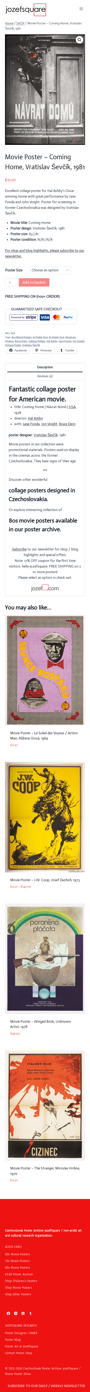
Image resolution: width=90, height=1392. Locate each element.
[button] (79, 40)
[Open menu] (81, 8)
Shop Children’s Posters (21, 1281)
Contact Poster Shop (18, 1353)
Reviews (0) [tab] (45, 376)
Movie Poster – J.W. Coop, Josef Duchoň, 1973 (45, 880)
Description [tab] (45, 367)
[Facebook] (8, 1313)
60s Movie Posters (17, 1254)
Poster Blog (13, 1340)
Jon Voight (78, 341)
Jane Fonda (65, 341)
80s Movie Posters (21, 337)
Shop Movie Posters (18, 1288)
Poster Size (13, 270)
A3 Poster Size (56, 337)
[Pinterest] (23, 1313)
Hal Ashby (51, 341)
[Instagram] (15, 1313)
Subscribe (19, 549)
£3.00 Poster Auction (19, 1274)
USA (72, 407)
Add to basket (34, 282)
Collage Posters (36, 341)
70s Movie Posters (17, 1261)
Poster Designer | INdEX (21, 1333)
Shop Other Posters (18, 1294)
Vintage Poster (13, 345)
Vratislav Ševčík (31, 345)
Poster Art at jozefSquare (21, 1346)
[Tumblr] (30, 1313)
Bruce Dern (21, 341)
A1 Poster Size (40, 337)
